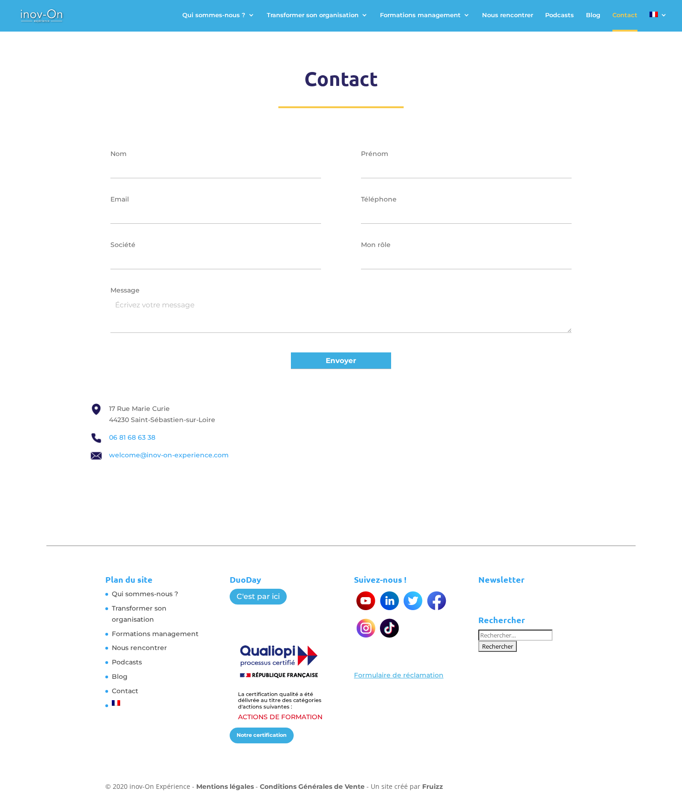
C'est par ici (258, 596)
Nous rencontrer (507, 15)
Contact (624, 15)
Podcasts (559, 15)
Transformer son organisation (313, 15)
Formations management (420, 15)
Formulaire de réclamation (399, 675)
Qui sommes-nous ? (213, 15)
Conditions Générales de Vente (312, 786)
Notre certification (262, 735)
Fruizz (432, 786)
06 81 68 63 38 (132, 437)
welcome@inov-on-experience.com (169, 455)
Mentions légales (225, 786)
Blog (593, 15)
